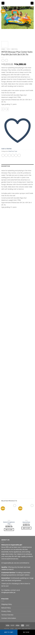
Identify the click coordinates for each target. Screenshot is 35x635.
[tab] (17, 166)
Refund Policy (6, 608)
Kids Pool (14, 49)
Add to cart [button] (9, 529)
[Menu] (3, 3)
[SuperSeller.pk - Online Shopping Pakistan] (17, 3)
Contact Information (8, 618)
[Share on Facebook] (6, 155)
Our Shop (18, 628)
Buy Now (26, 632)
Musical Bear (26, 522)
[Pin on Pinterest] (15, 155)
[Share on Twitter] (9, 155)
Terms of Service (7, 615)
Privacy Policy (6, 611)
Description (5, 166)
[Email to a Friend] (12, 155)
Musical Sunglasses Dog (9, 523)
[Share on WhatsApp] (3, 155)
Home (3, 49)
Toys (8, 49)
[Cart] (32, 3)
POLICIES (6, 628)
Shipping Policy (6, 604)
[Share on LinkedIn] (19, 155)
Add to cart (8, 632)
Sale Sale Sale (26, 628)
